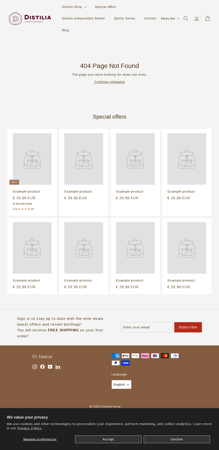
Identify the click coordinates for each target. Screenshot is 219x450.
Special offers (106, 7)
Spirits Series (125, 18)
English (168, 18)
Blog (65, 30)
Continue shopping (109, 82)
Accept (108, 439)
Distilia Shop (72, 7)
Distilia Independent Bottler (83, 18)
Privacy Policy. (29, 428)
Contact (150, 18)
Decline (177, 439)
